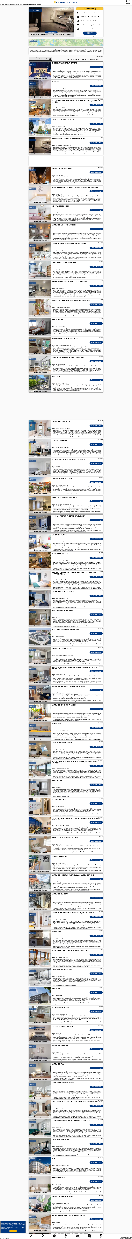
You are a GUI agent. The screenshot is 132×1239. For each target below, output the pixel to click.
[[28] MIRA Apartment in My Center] (40, 618)
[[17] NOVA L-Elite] (40, 384)
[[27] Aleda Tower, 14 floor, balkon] (40, 599)
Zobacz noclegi (96, 67)
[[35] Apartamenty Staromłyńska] (40, 750)
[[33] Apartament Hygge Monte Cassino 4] (40, 713)
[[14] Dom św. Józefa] (40, 327)
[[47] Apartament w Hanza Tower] (40, 977)
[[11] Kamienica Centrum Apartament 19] (40, 270)
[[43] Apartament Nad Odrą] (40, 901)
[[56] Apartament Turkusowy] (40, 1147)
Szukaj (90, 33)
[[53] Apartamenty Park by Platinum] (40, 1090)
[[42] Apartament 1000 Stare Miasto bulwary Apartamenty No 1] (40, 883)
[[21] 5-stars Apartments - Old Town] (40, 486)
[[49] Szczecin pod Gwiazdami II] (40, 1015)
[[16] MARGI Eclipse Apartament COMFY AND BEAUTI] (40, 365)
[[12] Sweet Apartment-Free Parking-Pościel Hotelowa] (40, 289)
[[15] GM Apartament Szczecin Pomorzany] (40, 346)
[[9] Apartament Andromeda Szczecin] (40, 233)
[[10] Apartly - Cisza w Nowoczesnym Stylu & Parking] (40, 251)
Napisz (130, 1238)
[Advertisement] (66, 406)
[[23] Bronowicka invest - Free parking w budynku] (40, 524)
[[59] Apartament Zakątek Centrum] (40, 1204)
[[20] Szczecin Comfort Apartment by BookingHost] (40, 467)
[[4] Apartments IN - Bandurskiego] (40, 127)
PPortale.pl (7, 1238)
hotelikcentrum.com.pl (66, 2)
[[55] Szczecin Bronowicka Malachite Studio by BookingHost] (40, 1128)
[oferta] (34, 78)
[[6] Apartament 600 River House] (40, 176)
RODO (8, 1228)
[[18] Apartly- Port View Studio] (40, 429)
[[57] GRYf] (40, 1166)
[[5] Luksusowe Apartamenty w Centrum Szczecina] (40, 146)
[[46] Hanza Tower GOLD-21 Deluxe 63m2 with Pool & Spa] (40, 958)
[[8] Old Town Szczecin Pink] (40, 214)
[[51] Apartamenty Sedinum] (40, 1053)
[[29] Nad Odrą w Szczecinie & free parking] (40, 637)
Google (2, 1223)
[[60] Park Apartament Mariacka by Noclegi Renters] (40, 1223)
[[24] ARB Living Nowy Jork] (40, 542)
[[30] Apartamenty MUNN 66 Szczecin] (40, 656)
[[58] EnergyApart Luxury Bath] (40, 1185)
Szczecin (31, 64)
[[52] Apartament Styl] (40, 1072)
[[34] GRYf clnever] (40, 731)
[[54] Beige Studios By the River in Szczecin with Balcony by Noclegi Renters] (40, 1109)
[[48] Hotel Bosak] (40, 996)
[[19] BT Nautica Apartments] (40, 448)
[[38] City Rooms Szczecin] (40, 807)
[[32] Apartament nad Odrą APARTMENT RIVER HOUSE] (40, 694)
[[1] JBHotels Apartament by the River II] (40, 71)
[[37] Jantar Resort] (40, 788)
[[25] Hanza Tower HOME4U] (40, 561)
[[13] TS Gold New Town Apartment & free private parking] (40, 308)
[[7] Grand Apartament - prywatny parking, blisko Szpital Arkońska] (40, 195)
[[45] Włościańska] (40, 939)
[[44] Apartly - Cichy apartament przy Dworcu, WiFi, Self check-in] (40, 920)
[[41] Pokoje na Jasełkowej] (40, 864)
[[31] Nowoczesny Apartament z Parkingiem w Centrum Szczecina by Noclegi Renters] (40, 675)
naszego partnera (74, 512)
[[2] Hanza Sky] (40, 89)
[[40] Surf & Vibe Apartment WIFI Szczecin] (40, 845)
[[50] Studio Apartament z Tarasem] (40, 1034)
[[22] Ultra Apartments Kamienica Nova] (40, 505)
